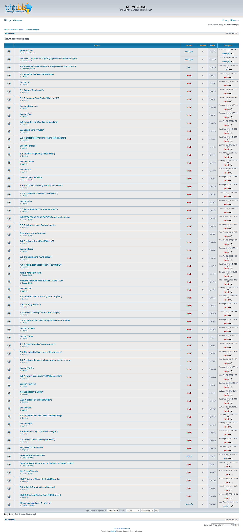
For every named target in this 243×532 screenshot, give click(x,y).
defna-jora (189, 52)
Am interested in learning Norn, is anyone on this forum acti (48, 66)
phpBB (113, 531)
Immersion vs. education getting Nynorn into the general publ (48, 58)
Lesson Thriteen (27, 146)
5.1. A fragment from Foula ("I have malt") (39, 98)
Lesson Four (26, 114)
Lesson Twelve (27, 368)
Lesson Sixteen (27, 328)
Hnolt (189, 76)
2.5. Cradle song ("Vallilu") (32, 130)
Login (8, 20)
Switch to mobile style (121, 528)
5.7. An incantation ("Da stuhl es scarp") (39, 209)
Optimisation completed (31, 177)
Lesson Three (26, 336)
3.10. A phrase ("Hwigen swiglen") (36, 400)
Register (18, 20)
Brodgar (25, 77)
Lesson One (25, 408)
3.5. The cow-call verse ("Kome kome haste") (41, 185)
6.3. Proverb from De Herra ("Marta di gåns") (41, 297)
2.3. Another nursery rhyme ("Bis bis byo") (40, 312)
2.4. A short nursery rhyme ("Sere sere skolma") (43, 138)
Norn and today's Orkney (31, 392)
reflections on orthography (32, 455)
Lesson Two (25, 170)
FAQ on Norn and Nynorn (31, 447)
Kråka (189, 457)
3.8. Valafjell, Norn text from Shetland (37, 487)
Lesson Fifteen (27, 162)
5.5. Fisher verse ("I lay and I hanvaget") (39, 431)
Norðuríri (189, 504)
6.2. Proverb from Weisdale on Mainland (38, 122)
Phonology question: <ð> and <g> (35, 503)
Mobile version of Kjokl (30, 273)
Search (235, 20)
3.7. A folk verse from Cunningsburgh (37, 225)
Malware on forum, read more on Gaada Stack (41, 281)
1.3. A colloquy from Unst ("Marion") (37, 241)
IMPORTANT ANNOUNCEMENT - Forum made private (45, 217)
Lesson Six (25, 82)
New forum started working (32, 233)
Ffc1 (189, 68)
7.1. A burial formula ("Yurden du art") (37, 344)
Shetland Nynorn (28, 53)
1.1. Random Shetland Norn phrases (37, 74)
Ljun (189, 465)
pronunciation (26, 50)
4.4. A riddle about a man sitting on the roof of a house (45, 320)
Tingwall (25, 394)
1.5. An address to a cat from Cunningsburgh (41, 416)
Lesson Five (25, 289)
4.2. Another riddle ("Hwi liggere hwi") (37, 439)
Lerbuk (24, 84)
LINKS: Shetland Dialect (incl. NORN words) (40, 495)
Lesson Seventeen (29, 106)
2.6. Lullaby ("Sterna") (30, 304)
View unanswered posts (13, 30)
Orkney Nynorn (27, 458)
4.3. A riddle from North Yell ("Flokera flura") (40, 265)
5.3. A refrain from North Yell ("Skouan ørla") (41, 376)
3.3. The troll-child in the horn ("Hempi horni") (41, 352)
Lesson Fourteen (28, 384)
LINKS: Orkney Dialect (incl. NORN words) (40, 479)
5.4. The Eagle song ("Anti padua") (36, 257)
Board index (10, 33)
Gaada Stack (27, 61)
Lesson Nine (26, 201)
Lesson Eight (26, 424)
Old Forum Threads (29, 471)
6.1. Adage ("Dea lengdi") (32, 90)
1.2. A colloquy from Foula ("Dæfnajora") (39, 193)
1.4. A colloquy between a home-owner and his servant (45, 360)
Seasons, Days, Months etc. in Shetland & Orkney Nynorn (47, 463)
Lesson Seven (26, 249)
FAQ (226, 20)
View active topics (32, 30)
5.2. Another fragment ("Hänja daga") (37, 154)
